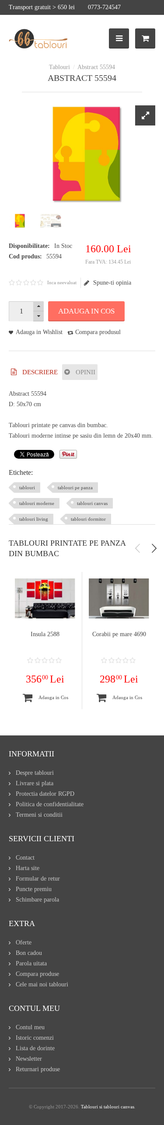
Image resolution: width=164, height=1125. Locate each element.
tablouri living (33, 519)
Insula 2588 (45, 634)
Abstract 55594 (96, 67)
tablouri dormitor (88, 519)
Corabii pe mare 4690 (119, 634)
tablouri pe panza (75, 487)
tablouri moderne (36, 503)
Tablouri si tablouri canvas (107, 1106)
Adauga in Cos (86, 311)
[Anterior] (137, 548)
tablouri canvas (92, 503)
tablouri (27, 487)
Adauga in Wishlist (39, 332)
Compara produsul (98, 332)
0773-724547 (104, 7)
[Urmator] (154, 548)
